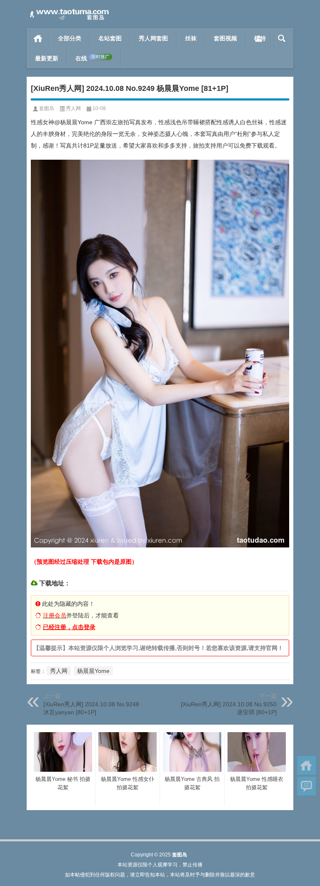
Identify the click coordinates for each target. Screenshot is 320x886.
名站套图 (110, 38)
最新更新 (46, 58)
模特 (260, 38)
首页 (38, 38)
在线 (92, 58)
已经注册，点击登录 (69, 627)
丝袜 (191, 38)
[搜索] (281, 38)
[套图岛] (68, 11)
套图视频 (225, 38)
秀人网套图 (153, 38)
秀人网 (73, 108)
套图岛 (46, 108)
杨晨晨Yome (93, 671)
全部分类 (69, 38)
